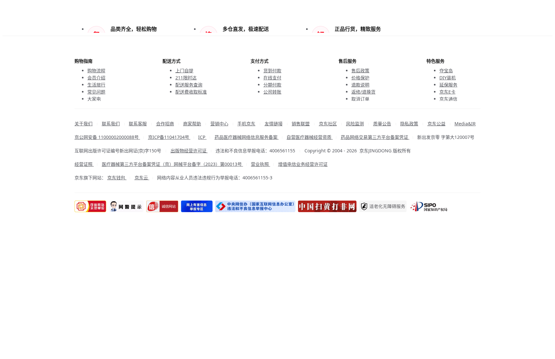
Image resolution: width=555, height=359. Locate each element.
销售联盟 (301, 124)
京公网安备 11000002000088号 (107, 137)
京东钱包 (117, 178)
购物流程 (96, 70)
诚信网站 (164, 206)
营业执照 (260, 164)
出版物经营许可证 (189, 151)
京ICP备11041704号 (169, 137)
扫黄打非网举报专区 (333, 206)
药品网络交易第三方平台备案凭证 (375, 137)
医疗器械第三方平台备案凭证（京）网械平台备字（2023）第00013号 (172, 164)
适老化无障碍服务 (390, 206)
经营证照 (84, 164)
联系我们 (111, 124)
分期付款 (272, 85)
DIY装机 (447, 78)
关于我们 (83, 124)
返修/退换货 (363, 92)
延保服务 (448, 85)
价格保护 (360, 78)
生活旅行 (96, 85)
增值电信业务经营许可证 (303, 164)
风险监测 (355, 124)
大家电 (94, 99)
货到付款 (272, 70)
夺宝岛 (446, 70)
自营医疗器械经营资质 (309, 137)
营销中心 (219, 124)
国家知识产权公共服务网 (437, 206)
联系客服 (138, 124)
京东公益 (436, 124)
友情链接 (274, 124)
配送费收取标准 (191, 92)
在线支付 (272, 78)
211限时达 (186, 78)
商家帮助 (192, 124)
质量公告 (382, 124)
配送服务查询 (188, 85)
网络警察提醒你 (127, 206)
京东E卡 (447, 92)
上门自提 (184, 70)
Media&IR (465, 124)
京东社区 (328, 124)
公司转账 (272, 92)
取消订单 (360, 99)
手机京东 (246, 124)
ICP (202, 137)
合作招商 (165, 124)
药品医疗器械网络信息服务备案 (247, 137)
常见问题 (96, 92)
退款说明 (360, 85)
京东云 (142, 178)
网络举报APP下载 (260, 206)
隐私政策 (409, 124)
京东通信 (448, 99)
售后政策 (360, 70)
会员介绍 (96, 78)
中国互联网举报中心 (200, 206)
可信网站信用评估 (90, 206)
